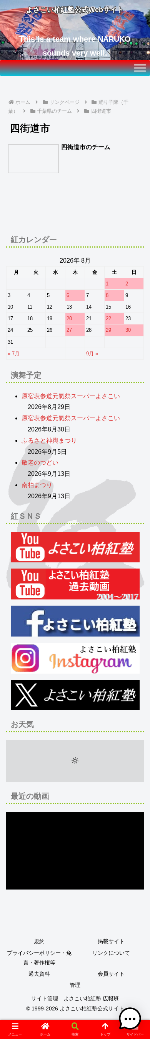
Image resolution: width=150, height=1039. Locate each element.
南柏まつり (37, 485)
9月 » (92, 354)
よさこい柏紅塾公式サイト (92, 1008)
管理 (75, 985)
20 (69, 318)
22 (108, 318)
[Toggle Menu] (140, 67)
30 (128, 330)
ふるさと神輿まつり (49, 440)
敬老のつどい (40, 462)
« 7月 (14, 354)
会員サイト (111, 974)
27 (69, 330)
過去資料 (39, 974)
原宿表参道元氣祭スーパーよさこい (71, 396)
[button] (135, 951)
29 (108, 330)
